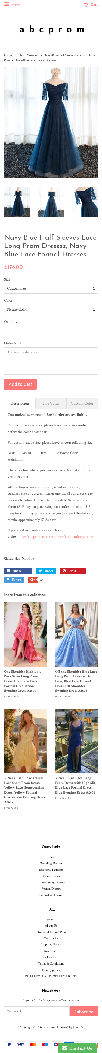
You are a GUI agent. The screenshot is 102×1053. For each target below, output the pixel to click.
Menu (16, 4)
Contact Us (51, 938)
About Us (51, 926)
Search (51, 919)
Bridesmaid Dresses (51, 870)
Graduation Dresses (51, 895)
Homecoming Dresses (51, 882)
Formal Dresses (51, 889)
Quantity (10, 321)
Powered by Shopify (70, 1027)
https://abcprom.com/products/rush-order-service (55, 536)
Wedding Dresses (51, 863)
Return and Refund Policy (51, 932)
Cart (94, 4)
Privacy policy (51, 970)
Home (8, 55)
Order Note (12, 343)
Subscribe (83, 1011)
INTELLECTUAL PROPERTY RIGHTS (51, 976)
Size (7, 279)
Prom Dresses (29, 55)
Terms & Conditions (51, 964)
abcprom (49, 1027)
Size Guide (51, 951)
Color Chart (51, 957)
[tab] (20, 403)
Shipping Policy (51, 944)
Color (8, 300)
